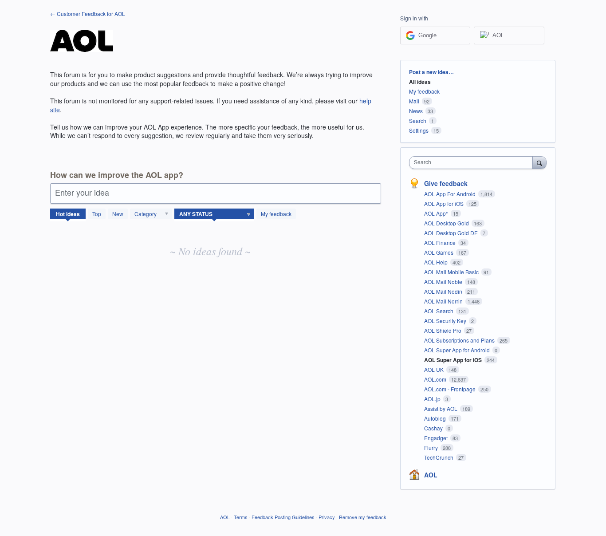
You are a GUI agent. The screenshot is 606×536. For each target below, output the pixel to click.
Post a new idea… (431, 72)
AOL (430, 474)
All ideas (420, 82)
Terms (241, 516)
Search (417, 120)
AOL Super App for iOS (453, 360)
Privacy (327, 516)
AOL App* (436, 213)
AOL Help (436, 262)
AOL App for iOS (444, 203)
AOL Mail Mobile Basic (452, 272)
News (416, 110)
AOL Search (439, 311)
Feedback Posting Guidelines (283, 516)
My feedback (276, 213)
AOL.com (436, 379)
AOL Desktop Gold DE (451, 232)
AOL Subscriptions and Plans (460, 340)
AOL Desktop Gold (447, 223)
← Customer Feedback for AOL (87, 13)
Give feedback (446, 183)
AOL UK (434, 369)
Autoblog (435, 418)
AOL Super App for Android (457, 350)
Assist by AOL (441, 408)
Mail (414, 101)
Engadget (436, 437)
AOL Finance (440, 242)
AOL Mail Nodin (444, 291)
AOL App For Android (450, 193)
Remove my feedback (362, 516)
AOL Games (439, 252)
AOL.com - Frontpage (450, 389)
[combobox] (473, 162)
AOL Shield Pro (443, 330)
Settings (419, 130)
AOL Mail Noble (444, 281)
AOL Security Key (446, 320)
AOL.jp (433, 398)
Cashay (434, 428)
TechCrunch (439, 457)
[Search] (539, 162)
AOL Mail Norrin (444, 301)
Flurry (431, 447)
